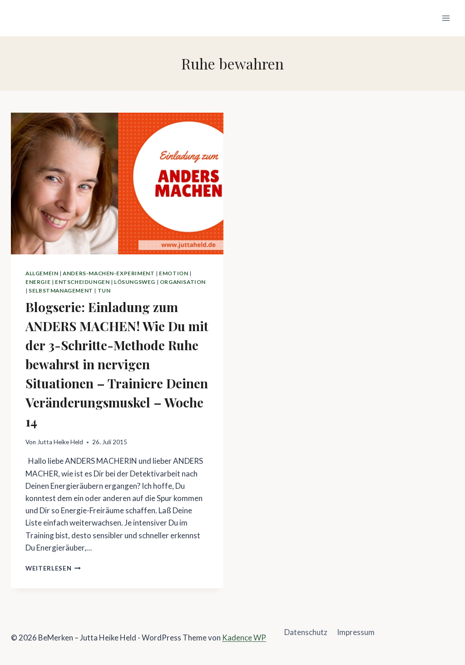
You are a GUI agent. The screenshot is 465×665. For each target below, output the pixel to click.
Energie (37, 281)
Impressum (356, 632)
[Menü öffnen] (445, 18)
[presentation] (117, 183)
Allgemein (41, 273)
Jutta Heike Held (60, 442)
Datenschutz (305, 632)
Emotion (173, 273)
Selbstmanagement (61, 290)
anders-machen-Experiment (108, 273)
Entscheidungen (82, 281)
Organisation (183, 281)
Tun (104, 290)
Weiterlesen (53, 568)
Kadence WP (244, 637)
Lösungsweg (134, 281)
